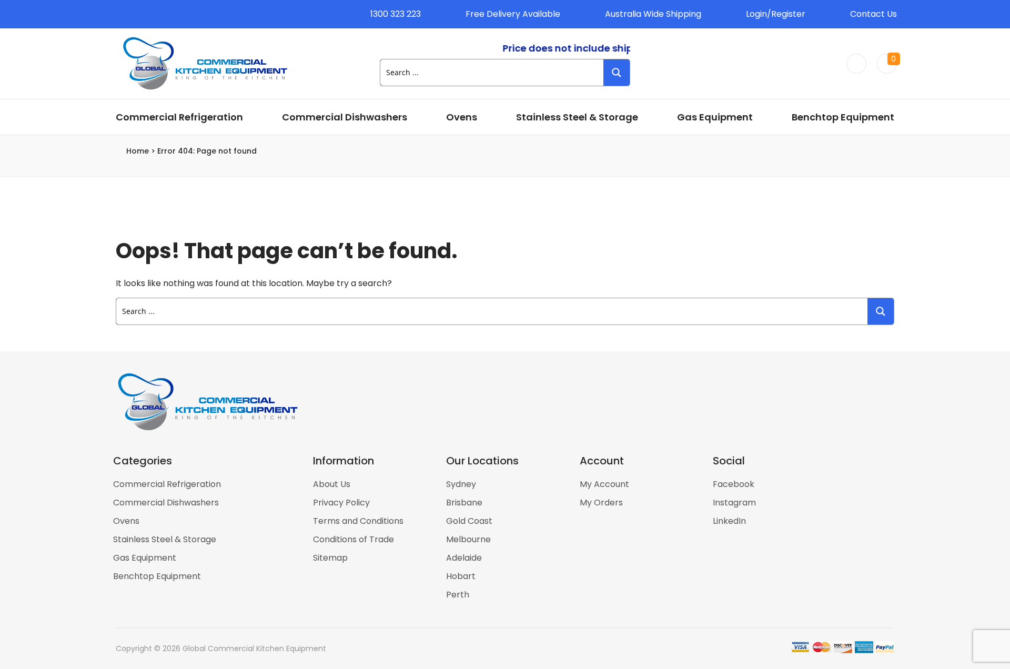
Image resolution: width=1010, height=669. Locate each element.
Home (137, 151)
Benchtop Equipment (843, 117)
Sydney (461, 484)
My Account (604, 484)
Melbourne (468, 539)
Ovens (461, 117)
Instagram (734, 502)
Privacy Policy (341, 502)
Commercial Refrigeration (179, 117)
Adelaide (464, 558)
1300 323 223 (395, 14)
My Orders (601, 502)
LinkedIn (729, 521)
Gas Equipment (715, 117)
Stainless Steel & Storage (577, 117)
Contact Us (873, 14)
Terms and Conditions (358, 521)
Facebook (733, 484)
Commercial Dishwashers (344, 117)
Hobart (461, 576)
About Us (331, 484)
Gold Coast (469, 521)
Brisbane (464, 502)
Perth (457, 595)
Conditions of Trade (353, 539)
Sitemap (330, 558)
